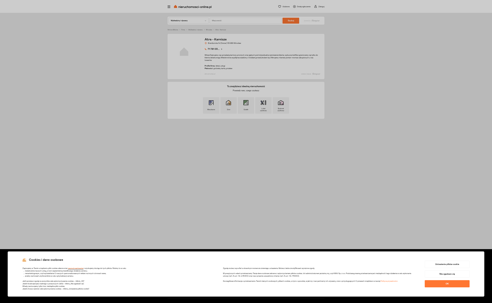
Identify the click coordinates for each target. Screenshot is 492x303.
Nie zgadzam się (447, 274)
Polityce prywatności (389, 281)
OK (447, 284)
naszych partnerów (75, 268)
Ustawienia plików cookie (447, 264)
